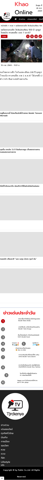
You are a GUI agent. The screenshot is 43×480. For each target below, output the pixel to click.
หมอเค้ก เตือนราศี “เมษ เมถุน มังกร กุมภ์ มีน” (18, 259)
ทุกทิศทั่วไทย (7, 433)
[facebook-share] (28, 36)
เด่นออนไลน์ (32, 19)
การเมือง (5, 441)
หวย (11, 25)
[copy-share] (40, 36)
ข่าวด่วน (22, 19)
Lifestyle (5, 462)
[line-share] (36, 36)
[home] (16, 19)
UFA (2, 465)
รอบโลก (5, 445)
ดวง (3, 453)
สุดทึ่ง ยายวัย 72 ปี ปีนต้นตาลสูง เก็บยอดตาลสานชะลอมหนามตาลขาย (20, 150)
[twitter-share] (32, 36)
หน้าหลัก (4, 25)
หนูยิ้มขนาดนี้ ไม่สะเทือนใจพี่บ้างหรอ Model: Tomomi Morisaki (21, 114)
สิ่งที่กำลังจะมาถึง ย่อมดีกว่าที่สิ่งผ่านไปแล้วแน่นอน (19, 186)
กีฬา (3, 458)
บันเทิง (4, 437)
